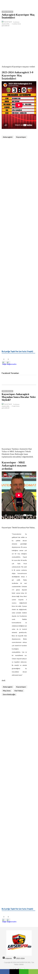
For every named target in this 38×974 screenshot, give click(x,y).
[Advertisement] (19, 45)
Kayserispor (21, 137)
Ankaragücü (7, 137)
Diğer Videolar (7, 11)
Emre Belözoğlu (9, 694)
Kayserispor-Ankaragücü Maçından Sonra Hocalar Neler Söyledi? (19, 397)
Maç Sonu (7, 691)
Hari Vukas (18, 691)
